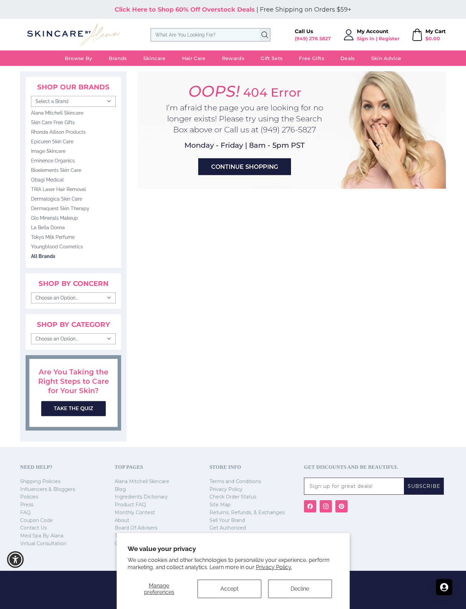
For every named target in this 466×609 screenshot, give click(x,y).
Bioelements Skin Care (56, 170)
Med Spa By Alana (41, 536)
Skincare (154, 58)
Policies (29, 497)
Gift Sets (271, 58)
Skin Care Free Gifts (53, 122)
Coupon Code (36, 520)
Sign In (366, 38)
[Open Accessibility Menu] (15, 559)
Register (389, 38)
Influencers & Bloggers (47, 489)
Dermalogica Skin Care (56, 199)
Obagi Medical (47, 180)
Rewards (233, 58)
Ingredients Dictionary (141, 497)
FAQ (25, 512)
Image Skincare (48, 151)
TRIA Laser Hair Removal (58, 189)
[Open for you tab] (444, 587)
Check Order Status (232, 497)
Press (26, 505)
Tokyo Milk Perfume (53, 237)
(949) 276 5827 (313, 38)
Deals (347, 58)
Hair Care (194, 58)
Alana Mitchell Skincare (57, 113)
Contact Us (33, 528)
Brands (118, 58)
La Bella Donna (48, 227)
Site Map (220, 505)
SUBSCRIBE (424, 486)
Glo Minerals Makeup (54, 218)
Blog (120, 489)
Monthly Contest (135, 512)
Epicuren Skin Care (52, 141)
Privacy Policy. (274, 567)
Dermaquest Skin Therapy (60, 208)
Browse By (78, 58)
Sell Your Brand (227, 520)
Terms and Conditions (235, 481)
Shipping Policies (40, 481)
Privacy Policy (226, 489)
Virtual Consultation (43, 543)
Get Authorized (227, 528)
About (122, 520)
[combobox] (210, 35)
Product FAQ (130, 505)
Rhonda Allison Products (58, 132)
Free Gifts (311, 58)
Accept (229, 588)
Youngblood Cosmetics (57, 246)
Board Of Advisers (136, 528)
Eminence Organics (53, 160)
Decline (300, 588)
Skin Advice (386, 58)
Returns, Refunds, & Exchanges (247, 512)
